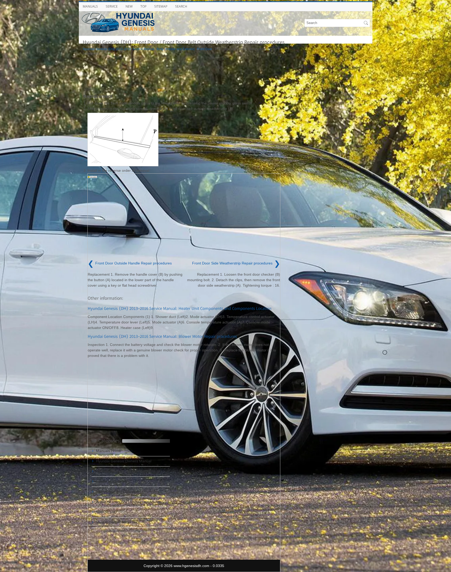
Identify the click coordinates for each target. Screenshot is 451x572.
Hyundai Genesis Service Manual (123, 471)
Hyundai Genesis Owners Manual (123, 461)
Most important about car (117, 522)
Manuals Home (108, 451)
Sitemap (160, 6)
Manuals (90, 6)
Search (181, 6)
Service (112, 6)
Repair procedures (111, 481)
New (129, 6)
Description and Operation (117, 492)
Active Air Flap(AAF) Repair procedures (128, 502)
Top (143, 6)
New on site (105, 512)
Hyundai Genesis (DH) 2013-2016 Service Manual (118, 49)
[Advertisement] (184, 74)
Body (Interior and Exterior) (176, 49)
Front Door (204, 49)
